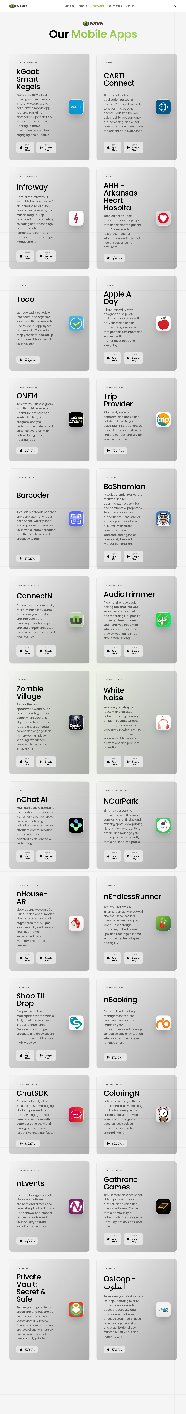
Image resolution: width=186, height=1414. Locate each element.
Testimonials (115, 5)
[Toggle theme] (175, 6)
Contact (131, 5)
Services (69, 5)
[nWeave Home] (18, 5)
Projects (82, 5)
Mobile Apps (97, 5)
